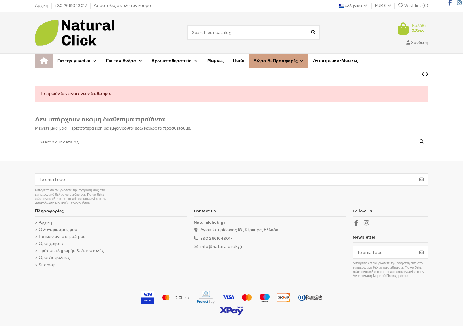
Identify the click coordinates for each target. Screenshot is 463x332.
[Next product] (427, 74)
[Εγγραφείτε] (421, 180)
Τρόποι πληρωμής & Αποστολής (71, 250)
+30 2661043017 (71, 5)
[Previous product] (424, 74)
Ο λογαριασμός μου (58, 229)
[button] (278, 61)
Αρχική (42, 5)
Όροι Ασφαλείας (54, 257)
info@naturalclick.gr (221, 246)
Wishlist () (415, 5)
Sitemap (47, 264)
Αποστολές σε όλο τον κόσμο (122, 5)
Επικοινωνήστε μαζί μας (62, 236)
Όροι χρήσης (51, 243)
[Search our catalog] (313, 32)
